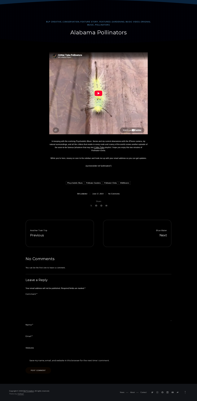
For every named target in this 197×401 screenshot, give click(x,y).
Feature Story (89, 22)
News (122, 392)
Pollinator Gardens (93, 183)
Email (29, 336)
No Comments (114, 194)
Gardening (118, 22)
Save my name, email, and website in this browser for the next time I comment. (69, 360)
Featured (105, 22)
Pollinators (102, 25)
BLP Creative (54, 22)
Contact (143, 392)
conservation (71, 22)
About (132, 392)
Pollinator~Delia (110, 183)
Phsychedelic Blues (75, 183)
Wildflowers (124, 183)
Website (30, 348)
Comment (31, 294)
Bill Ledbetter (82, 194)
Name (29, 325)
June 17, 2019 (97, 194)
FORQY (21, 394)
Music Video (133, 22)
